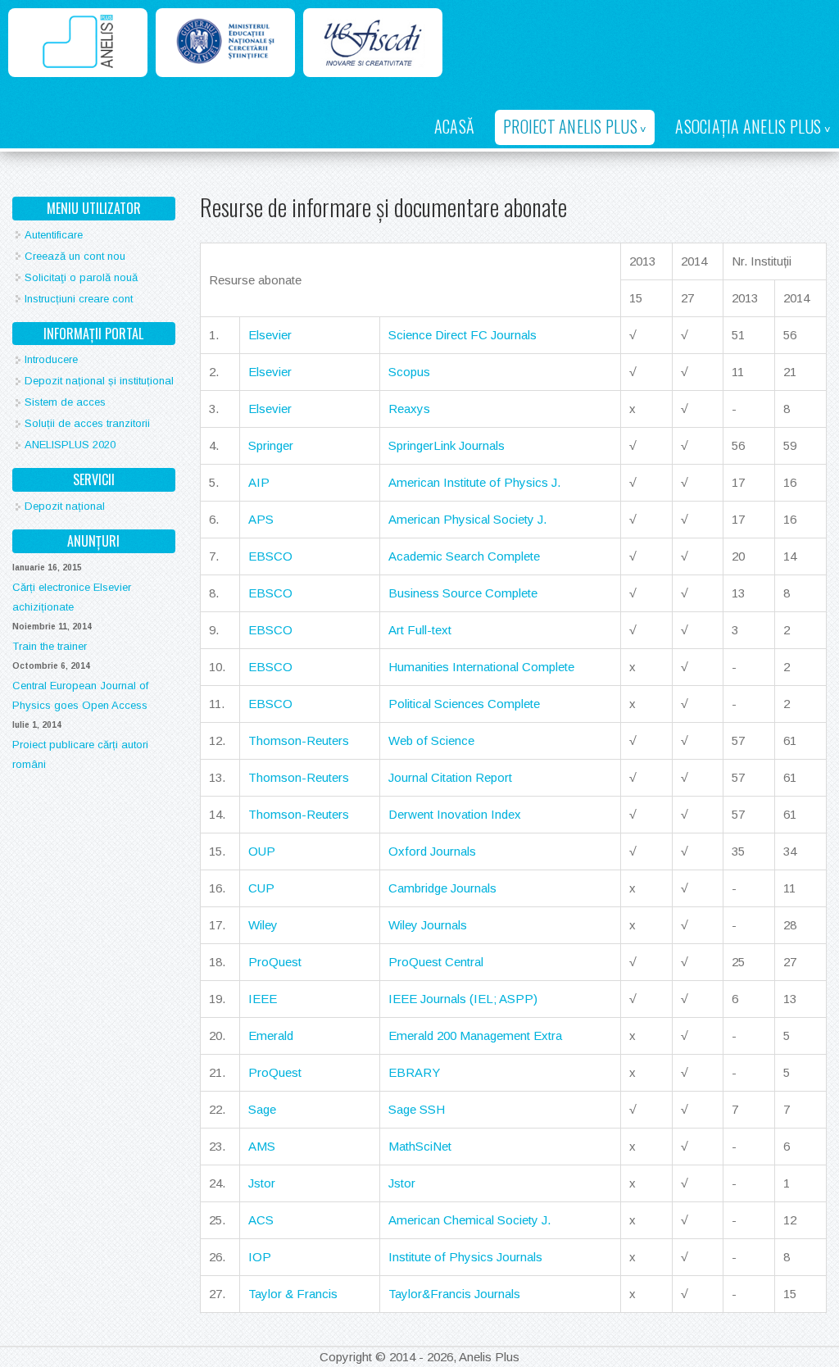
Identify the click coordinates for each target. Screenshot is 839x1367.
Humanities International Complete (481, 667)
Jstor (261, 1183)
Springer (270, 445)
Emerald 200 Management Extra (475, 1035)
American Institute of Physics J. (474, 482)
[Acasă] (77, 42)
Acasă (454, 126)
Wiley (263, 925)
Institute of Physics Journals (465, 1257)
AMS (261, 1146)
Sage (262, 1109)
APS (261, 519)
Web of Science (431, 740)
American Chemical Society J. (469, 1220)
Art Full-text (419, 630)
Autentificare (54, 235)
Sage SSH (416, 1109)
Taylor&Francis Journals (454, 1294)
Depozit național (65, 506)
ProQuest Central (435, 962)
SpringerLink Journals (446, 445)
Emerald (270, 1035)
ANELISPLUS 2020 (70, 444)
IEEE (262, 999)
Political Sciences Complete (464, 704)
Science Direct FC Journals (462, 335)
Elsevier (270, 335)
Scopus (409, 372)
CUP (261, 888)
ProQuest (275, 962)
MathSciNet (419, 1146)
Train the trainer (49, 646)
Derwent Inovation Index (454, 814)
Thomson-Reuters (298, 740)
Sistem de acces (65, 402)
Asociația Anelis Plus (748, 126)
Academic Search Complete (464, 556)
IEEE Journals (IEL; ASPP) (462, 999)
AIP (259, 482)
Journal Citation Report (450, 777)
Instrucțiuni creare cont (79, 299)
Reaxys (409, 409)
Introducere (51, 359)
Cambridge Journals (442, 888)
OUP (261, 851)
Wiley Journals (427, 925)
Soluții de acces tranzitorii (87, 423)
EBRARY (414, 1072)
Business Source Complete (462, 593)
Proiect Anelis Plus (570, 126)
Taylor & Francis (293, 1294)
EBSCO (270, 556)
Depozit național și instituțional (99, 381)
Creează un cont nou (75, 256)
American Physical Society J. (467, 519)
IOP (259, 1257)
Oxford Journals (432, 851)
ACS (261, 1220)
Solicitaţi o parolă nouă (81, 277)
